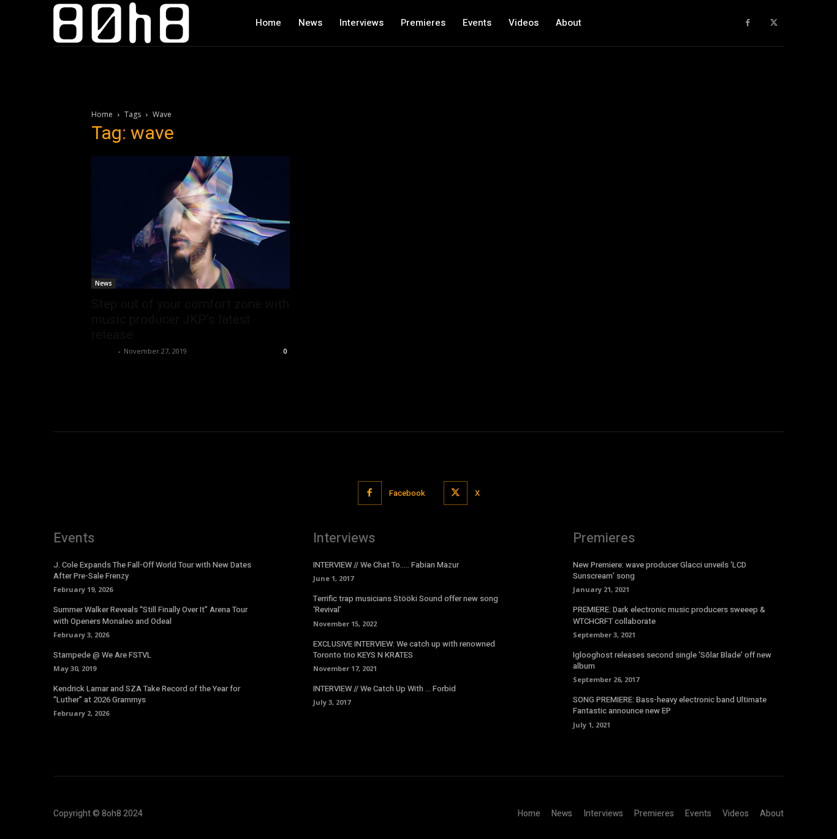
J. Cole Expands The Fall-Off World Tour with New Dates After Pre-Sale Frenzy (152, 570)
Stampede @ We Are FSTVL (102, 655)
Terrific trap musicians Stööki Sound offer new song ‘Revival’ (405, 604)
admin (103, 350)
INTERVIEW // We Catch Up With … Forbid (384, 688)
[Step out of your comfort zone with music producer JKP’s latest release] (190, 222)
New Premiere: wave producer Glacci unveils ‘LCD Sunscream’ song (659, 570)
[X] (773, 23)
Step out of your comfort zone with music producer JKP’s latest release (190, 319)
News (103, 283)
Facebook (407, 493)
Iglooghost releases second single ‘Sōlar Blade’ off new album (672, 660)
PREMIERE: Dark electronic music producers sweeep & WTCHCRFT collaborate (669, 615)
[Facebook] (748, 23)
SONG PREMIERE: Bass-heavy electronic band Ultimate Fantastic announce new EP (670, 705)
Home (102, 114)
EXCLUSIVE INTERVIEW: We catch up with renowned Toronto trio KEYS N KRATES (404, 649)
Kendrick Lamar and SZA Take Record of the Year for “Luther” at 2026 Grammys (146, 694)
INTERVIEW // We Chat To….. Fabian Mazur (386, 565)
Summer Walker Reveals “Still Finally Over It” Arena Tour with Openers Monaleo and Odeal (150, 615)
